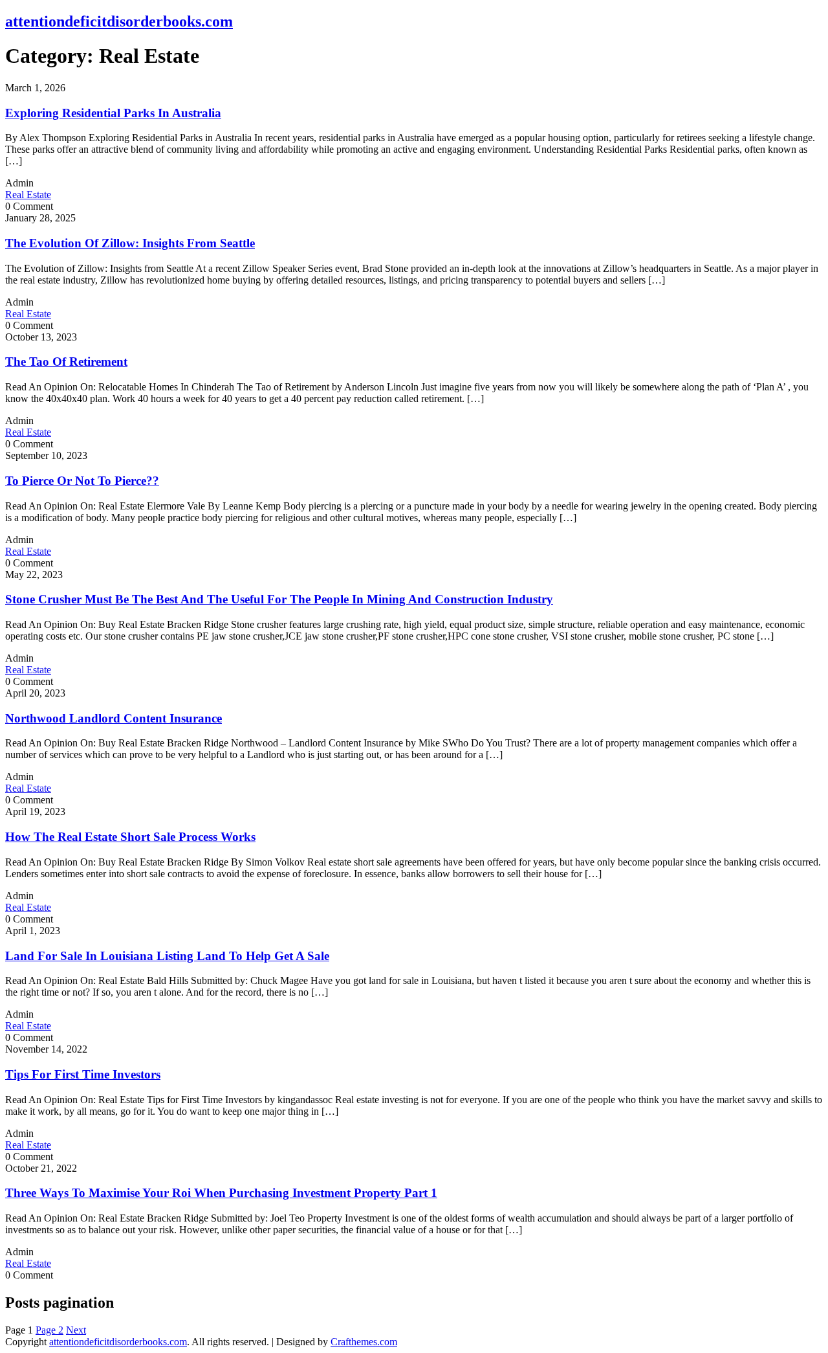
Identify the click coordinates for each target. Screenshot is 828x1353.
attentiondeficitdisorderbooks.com (119, 21)
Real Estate (28, 194)
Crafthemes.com (364, 1341)
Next (76, 1330)
